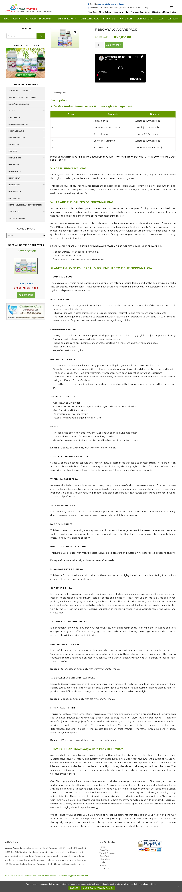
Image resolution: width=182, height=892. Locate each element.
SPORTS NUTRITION (17, 218)
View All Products (107, 853)
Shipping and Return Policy (164, 12)
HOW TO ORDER (125, 19)
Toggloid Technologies (78, 876)
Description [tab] (60, 93)
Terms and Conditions (139, 12)
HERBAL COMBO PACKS (89, 19)
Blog (161, 19)
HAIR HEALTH (14, 165)
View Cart (92, 12)
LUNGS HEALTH (15, 191)
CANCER (12, 111)
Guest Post (104, 856)
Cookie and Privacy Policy (98, 888)
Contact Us (173, 19)
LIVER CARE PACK (27, 251)
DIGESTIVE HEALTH (16, 131)
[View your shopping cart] (171, 6)
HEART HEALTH (15, 171)
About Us (17, 19)
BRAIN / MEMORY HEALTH (19, 104)
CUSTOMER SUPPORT (146, 19)
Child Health (14, 117)
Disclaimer (104, 862)
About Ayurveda (121, 12)
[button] (75, 32)
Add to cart (113, 45)
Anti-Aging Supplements (20, 91)
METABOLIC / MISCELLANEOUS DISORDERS (25, 205)
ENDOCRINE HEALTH (17, 138)
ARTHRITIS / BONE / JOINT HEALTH (22, 97)
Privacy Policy (105, 859)
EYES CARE (13, 151)
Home (6, 19)
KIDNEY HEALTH (15, 178)
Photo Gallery (105, 12)
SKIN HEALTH (14, 212)
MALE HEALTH (14, 198)
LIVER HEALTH (14, 185)
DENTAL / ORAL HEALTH (18, 124)
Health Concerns (65, 19)
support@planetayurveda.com (111, 4)
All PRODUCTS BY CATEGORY (38, 19)
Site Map (103, 865)
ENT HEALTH (14, 144)
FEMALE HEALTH (15, 158)
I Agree (74, 888)
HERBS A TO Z (109, 19)
